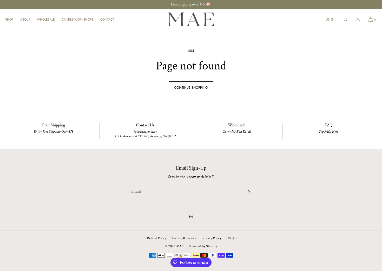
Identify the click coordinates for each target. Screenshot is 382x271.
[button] (345, 19)
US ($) (330, 19)
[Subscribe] (244, 191)
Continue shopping (191, 87)
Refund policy (157, 238)
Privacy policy (211, 238)
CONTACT (107, 19)
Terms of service (184, 238)
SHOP (9, 19)
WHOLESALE (46, 19)
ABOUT (25, 19)
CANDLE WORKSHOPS (78, 19)
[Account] (358, 19)
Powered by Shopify (203, 246)
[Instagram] (191, 216)
